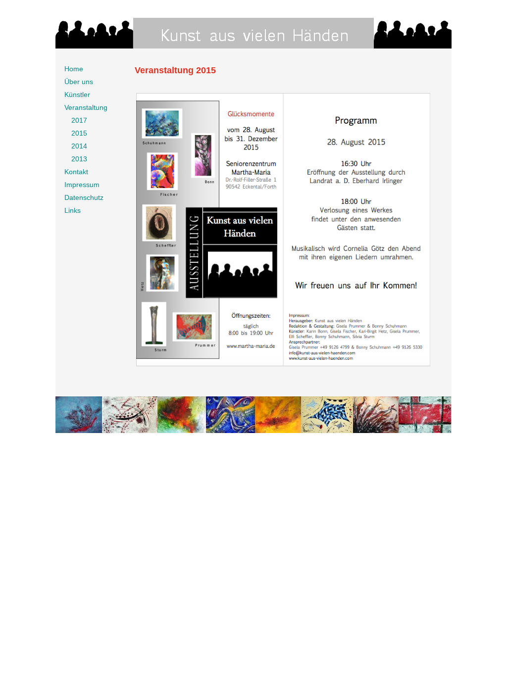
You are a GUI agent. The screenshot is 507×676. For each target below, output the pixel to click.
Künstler (77, 94)
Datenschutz (83, 197)
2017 (79, 120)
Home (73, 69)
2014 (79, 146)
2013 (79, 159)
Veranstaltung (85, 107)
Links (72, 210)
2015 (79, 133)
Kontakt (76, 172)
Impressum (82, 185)
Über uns (78, 82)
